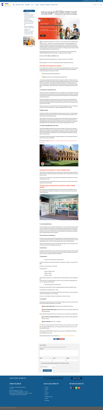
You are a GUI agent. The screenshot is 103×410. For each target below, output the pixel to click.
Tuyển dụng (47, 4)
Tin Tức (46, 394)
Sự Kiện (37, 4)
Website (68, 358)
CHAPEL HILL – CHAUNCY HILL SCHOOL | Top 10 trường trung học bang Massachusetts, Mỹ (29, 15)
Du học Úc (57, 10)
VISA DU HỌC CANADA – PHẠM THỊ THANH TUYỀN (29, 27)
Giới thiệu (18, 4)
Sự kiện (46, 398)
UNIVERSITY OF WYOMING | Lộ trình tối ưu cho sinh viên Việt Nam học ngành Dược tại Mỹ (29, 31)
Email (54, 358)
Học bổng (27, 4)
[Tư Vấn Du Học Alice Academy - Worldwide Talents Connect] (6, 4)
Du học (22, 4)
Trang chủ (46, 387)
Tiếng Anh (42, 4)
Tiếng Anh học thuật (48, 396)
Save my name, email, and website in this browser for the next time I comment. (55, 363)
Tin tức (32, 4)
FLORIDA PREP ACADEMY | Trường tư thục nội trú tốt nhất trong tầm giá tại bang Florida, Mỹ (29, 22)
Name (41, 358)
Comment (42, 348)
